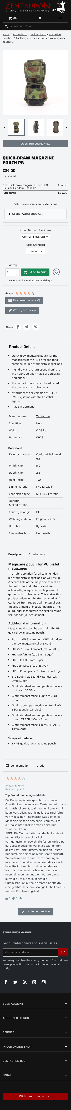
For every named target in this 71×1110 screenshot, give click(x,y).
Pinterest (35, 326)
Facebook (5, 982)
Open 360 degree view (35, 143)
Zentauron (43, 416)
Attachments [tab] (37, 554)
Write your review (24, 310)
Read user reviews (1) (26, 300)
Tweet (26, 326)
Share (17, 326)
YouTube (34, 982)
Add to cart (35, 272)
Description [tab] (15, 554)
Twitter (15, 982)
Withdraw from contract (35, 1096)
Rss (24, 982)
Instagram (43, 982)
